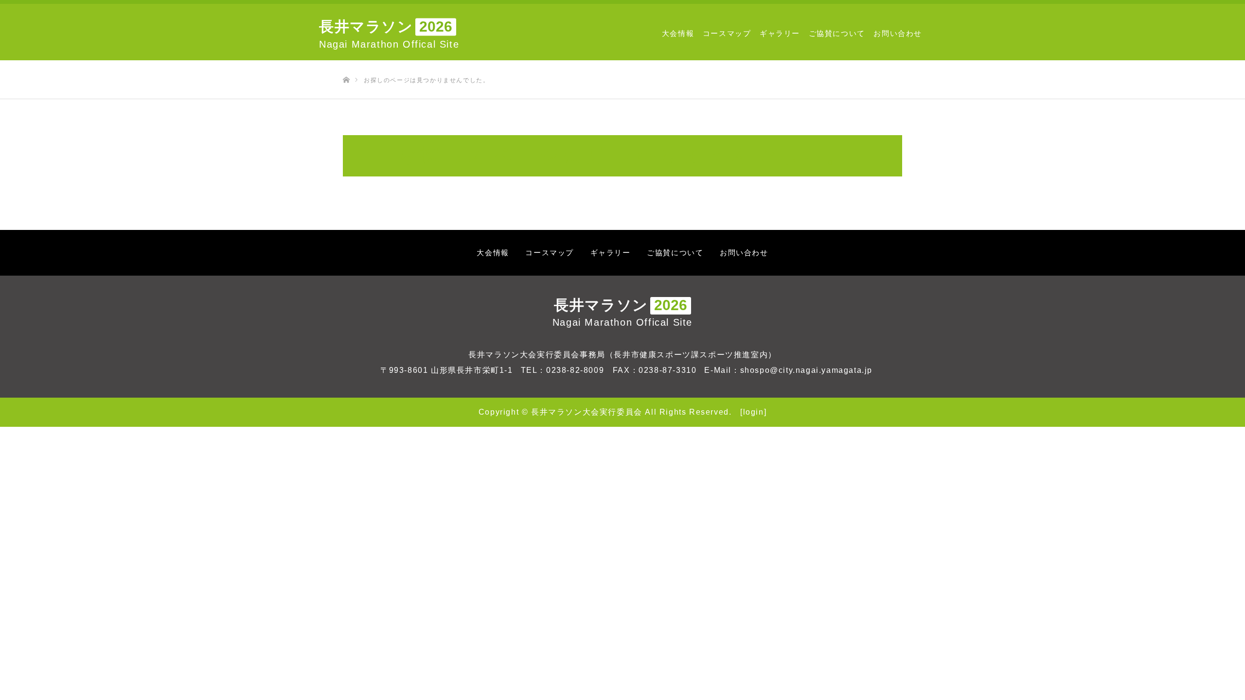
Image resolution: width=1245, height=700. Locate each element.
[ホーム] (346, 64)
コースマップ (727, 33)
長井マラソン (622, 312)
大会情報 (678, 33)
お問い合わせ (897, 33)
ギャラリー (780, 33)
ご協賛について (837, 33)
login (753, 412)
